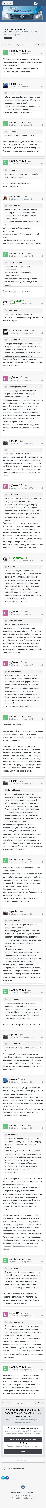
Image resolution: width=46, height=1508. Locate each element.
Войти (23, 1452)
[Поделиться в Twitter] (3, 1478)
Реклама (31, 1493)
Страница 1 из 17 (23, 45)
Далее (37, 44)
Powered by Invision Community (23, 1498)
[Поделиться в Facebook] (7, 1478)
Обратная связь (18, 1493)
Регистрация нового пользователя (23, 1439)
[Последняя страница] (43, 44)
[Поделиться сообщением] (42, 53)
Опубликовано (20, 53)
